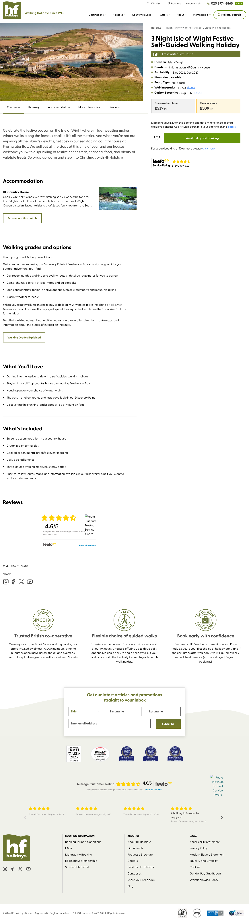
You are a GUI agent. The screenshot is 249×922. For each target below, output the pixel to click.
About (180, 14)
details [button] (191, 87)
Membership (200, 14)
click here (208, 148)
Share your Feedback (141, 880)
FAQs (68, 848)
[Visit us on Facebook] (13, 582)
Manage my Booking (78, 854)
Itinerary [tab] (34, 107)
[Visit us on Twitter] (21, 582)
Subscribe (168, 724)
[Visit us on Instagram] (6, 582)
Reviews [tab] (115, 107)
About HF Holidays (139, 842)
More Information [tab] (89, 107)
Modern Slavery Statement (207, 854)
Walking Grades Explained (24, 337)
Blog (130, 886)
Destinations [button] (96, 14)
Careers (132, 860)
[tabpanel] (70, 341)
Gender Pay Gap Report (205, 873)
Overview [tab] (13, 107)
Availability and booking (202, 138)
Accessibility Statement (205, 842)
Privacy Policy (199, 848)
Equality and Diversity (204, 860)
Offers (164, 14)
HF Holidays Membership (81, 860)
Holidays (118, 14)
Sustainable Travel (77, 867)
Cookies (195, 867)
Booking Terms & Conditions (83, 842)
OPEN (239, 3)
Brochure (175, 3)
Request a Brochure (140, 854)
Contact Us (134, 873)
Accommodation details (22, 218)
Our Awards (135, 848)
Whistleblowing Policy (204, 880)
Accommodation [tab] (59, 107)
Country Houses (141, 14)
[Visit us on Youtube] (30, 582)
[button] (155, 3)
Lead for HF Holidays (140, 867)
